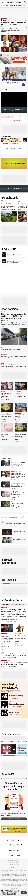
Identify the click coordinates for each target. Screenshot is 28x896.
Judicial (3, 391)
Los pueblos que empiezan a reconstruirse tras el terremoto (20, 417)
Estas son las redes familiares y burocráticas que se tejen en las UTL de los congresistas (13, 22)
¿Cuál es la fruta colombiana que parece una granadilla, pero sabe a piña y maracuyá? (18, 506)
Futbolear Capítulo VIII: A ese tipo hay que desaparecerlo (14, 262)
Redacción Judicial (12, 621)
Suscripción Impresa (14, 850)
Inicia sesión (5, 149)
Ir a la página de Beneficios (14, 818)
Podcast (8, 259)
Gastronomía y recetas (6, 413)
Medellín (3, 312)
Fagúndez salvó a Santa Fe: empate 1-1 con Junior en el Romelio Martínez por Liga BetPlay (13, 365)
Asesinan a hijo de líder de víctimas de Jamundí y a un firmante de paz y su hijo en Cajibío (6, 396)
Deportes (9, 253)
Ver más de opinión (13, 120)
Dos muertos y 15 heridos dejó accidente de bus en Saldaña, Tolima (20, 395)
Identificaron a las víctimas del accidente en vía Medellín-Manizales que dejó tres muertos (13, 317)
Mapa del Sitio (14, 848)
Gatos (12, 482)
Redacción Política (13, 657)
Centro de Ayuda (14, 866)
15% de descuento (23, 741)
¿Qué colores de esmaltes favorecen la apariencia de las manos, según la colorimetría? (7, 438)
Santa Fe (3, 363)
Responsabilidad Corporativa (14, 860)
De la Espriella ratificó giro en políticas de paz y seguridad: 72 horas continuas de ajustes (14, 663)
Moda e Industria (5, 433)
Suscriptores (14, 471)
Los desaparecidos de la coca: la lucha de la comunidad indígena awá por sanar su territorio (8, 207)
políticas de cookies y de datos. (9, 894)
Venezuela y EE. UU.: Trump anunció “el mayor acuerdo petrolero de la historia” (12, 110)
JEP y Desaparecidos (19, 633)
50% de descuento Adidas (8, 741)
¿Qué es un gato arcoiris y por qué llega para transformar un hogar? (18, 485)
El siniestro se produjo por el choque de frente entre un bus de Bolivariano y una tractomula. (13, 323)
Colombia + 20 (4, 635)
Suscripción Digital (14, 853)
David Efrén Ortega (12, 33)
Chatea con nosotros (15, 855)
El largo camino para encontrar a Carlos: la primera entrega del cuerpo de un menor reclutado (20, 638)
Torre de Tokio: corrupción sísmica (10, 349)
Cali (22, 413)
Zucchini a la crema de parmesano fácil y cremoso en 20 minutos (7, 417)
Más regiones (4, 354)
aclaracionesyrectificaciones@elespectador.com (17, 879)
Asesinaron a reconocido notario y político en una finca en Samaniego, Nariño (13, 357)
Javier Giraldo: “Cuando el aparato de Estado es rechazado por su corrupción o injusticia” (7, 640)
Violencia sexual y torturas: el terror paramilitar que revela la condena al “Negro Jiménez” (13, 611)
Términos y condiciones (14, 862)
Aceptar (24, 892)
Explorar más (15, 698)
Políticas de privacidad (14, 864)
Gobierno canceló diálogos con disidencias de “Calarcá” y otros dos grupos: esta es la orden (14, 654)
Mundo (2, 347)
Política (9, 18)
